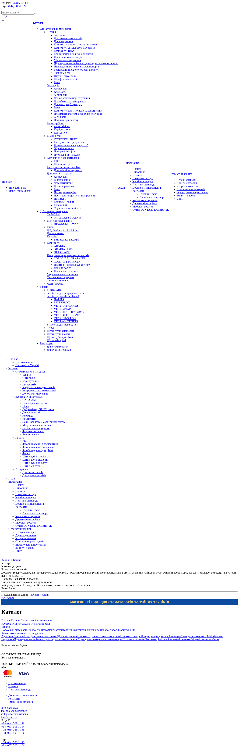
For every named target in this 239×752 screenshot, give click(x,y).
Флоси (51, 327)
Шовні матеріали (64, 164)
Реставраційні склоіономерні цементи (76, 69)
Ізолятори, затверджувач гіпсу (72, 264)
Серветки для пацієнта (67, 208)
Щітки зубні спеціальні (61, 330)
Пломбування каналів (67, 154)
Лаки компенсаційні (66, 271)
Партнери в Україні (20, 190)
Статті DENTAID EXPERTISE (150, 209)
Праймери (60, 198)
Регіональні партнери (152, 197)
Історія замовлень (187, 186)
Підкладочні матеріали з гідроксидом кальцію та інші (86, 63)
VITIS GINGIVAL (64, 308)
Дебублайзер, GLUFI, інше (63, 230)
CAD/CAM (53, 214)
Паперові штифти (64, 151)
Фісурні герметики (65, 75)
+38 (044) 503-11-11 (12, 723)
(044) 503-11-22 (17, 6)
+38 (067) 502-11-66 (12, 745)
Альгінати (60, 91)
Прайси (137, 168)
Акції (121, 187)
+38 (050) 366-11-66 (12, 729)
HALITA (59, 299)
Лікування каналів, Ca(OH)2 (71, 145)
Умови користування (144, 200)
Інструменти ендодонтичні (70, 142)
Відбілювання (62, 179)
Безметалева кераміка (66, 239)
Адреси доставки (187, 182)
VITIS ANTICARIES (66, 305)
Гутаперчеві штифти (66, 138)
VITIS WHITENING (66, 321)
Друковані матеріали (144, 203)
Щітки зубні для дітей (60, 337)
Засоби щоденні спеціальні (63, 296)
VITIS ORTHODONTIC (68, 315)
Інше (57, 82)
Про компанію (17, 187)
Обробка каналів (64, 148)
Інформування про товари (192, 192)
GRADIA (59, 245)
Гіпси (50, 226)
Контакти (138, 190)
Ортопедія (53, 85)
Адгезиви (59, 35)
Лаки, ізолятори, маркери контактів (68, 255)
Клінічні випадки (142, 181)
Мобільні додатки (143, 206)
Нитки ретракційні (65, 192)
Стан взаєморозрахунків (191, 189)
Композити (53, 242)
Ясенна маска (55, 283)
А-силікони (61, 94)
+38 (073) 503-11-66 (12, 732)
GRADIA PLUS (63, 249)
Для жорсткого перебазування (72, 97)
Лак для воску (62, 267)
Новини (137, 175)
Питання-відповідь (143, 184)
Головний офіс (148, 193)
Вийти (180, 198)
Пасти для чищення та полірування (75, 195)
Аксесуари (60, 88)
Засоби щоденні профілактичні (65, 293)
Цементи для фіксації (66, 120)
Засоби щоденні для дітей (62, 324)
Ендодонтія (54, 135)
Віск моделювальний (59, 220)
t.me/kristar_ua (9, 717)
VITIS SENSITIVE (65, 318)
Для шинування (63, 41)
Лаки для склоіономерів (68, 57)
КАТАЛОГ (8, 597)
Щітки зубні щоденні (59, 333)
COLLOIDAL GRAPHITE (69, 258)
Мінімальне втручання (67, 60)
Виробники (139, 171)
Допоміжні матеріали (59, 173)
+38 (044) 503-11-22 (12, 742)
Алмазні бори (62, 126)
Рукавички (60, 204)
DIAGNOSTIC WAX (66, 223)
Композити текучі (64, 50)
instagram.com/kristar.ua (14, 713)
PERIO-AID (54, 289)
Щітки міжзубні (56, 340)
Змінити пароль (186, 195)
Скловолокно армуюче (60, 277)
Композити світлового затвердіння (74, 47)
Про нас (7, 181)
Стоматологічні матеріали (55, 28)
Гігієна (44, 286)
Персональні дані (187, 179)
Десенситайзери (63, 182)
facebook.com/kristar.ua (14, 710)
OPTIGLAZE (62, 252)
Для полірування (64, 186)
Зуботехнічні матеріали (54, 211)
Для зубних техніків (59, 349)
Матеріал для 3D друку (67, 217)
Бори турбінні (55, 123)
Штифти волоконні (65, 79)
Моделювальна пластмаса (62, 274)
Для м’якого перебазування (70, 101)
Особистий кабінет (181, 173)
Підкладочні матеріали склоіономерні (76, 66)
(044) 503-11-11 (21, 2)
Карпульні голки (64, 201)
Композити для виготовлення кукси (75, 44)
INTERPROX (62, 302)
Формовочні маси (57, 280)
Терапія (51, 31)
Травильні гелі (62, 72)
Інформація (132, 162)
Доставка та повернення (146, 187)
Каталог (38, 22)
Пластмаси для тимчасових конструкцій (78, 113)
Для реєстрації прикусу (68, 104)
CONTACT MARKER (67, 261)
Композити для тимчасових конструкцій (78, 110)
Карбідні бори (62, 129)
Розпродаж (46, 343)
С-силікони (60, 116)
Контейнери (61, 132)
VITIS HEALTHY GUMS (69, 311)
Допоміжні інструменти (68, 170)
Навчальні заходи (142, 178)
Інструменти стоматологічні (63, 167)
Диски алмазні (55, 233)
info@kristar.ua (9, 707)
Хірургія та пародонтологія (63, 157)
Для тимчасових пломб (68, 38)
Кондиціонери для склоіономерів (73, 53)
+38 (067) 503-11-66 (12, 726)
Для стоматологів (57, 346)
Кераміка (52, 236)
